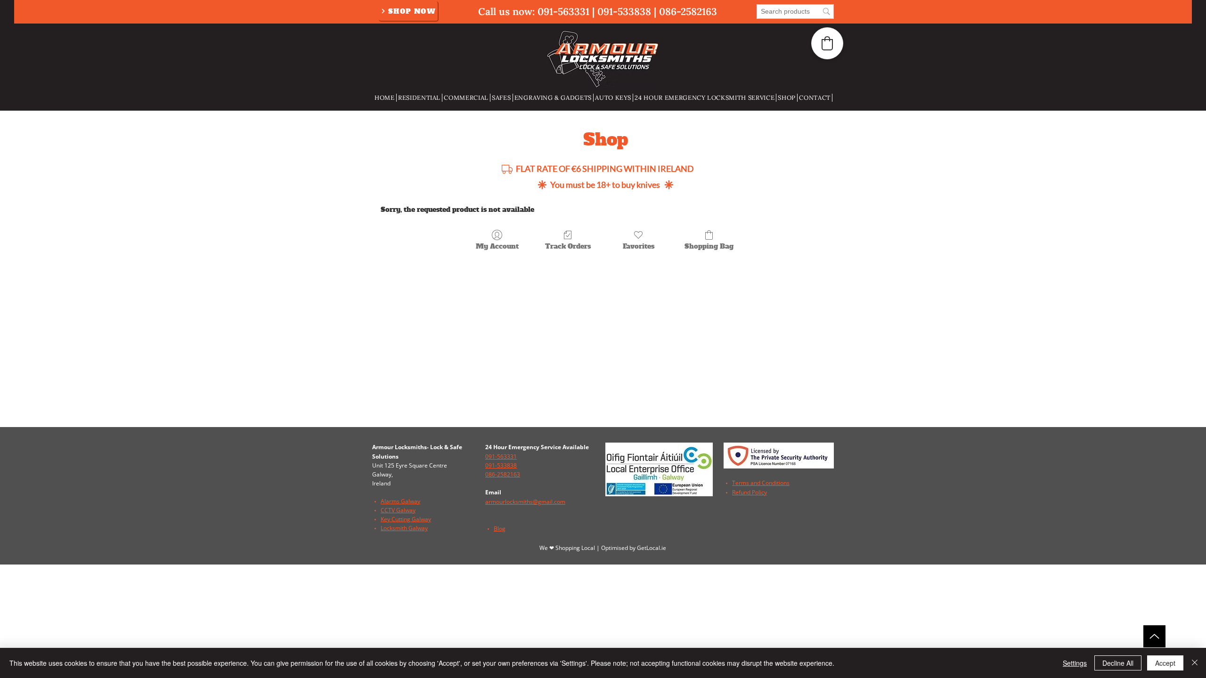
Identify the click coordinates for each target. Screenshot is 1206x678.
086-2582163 (688, 11)
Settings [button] (1075, 663)
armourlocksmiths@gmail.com (525, 502)
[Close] (1194, 662)
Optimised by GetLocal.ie (633, 548)
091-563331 (563, 11)
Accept (1165, 663)
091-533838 (624, 11)
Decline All (1117, 663)
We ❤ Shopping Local (567, 548)
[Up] (1154, 636)
